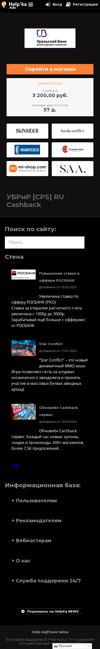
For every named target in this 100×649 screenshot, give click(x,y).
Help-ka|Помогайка (50, 632)
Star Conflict (51, 344)
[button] (50, 501)
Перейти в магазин (50, 69)
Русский (65, 646)
